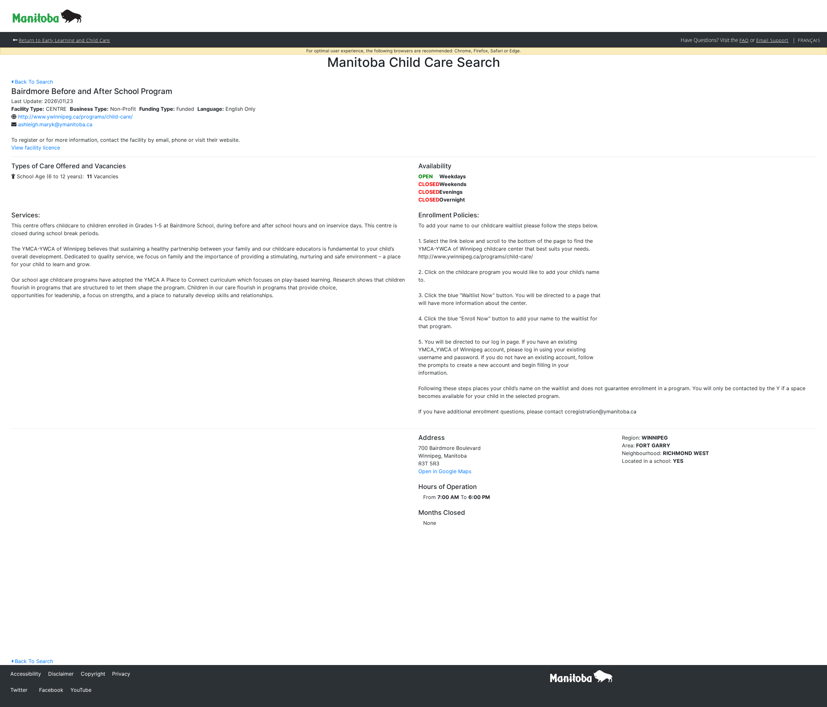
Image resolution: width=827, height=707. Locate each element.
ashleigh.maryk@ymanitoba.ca (55, 124)
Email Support (772, 40)
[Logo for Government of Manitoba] (47, 16)
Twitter (18, 690)
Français (809, 40)
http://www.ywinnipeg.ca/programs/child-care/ (75, 116)
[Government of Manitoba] (581, 675)
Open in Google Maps (444, 471)
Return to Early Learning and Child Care (64, 40)
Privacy (121, 674)
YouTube (80, 690)
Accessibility (25, 674)
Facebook (51, 690)
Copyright (93, 674)
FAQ (744, 40)
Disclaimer (61, 674)
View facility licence (35, 147)
